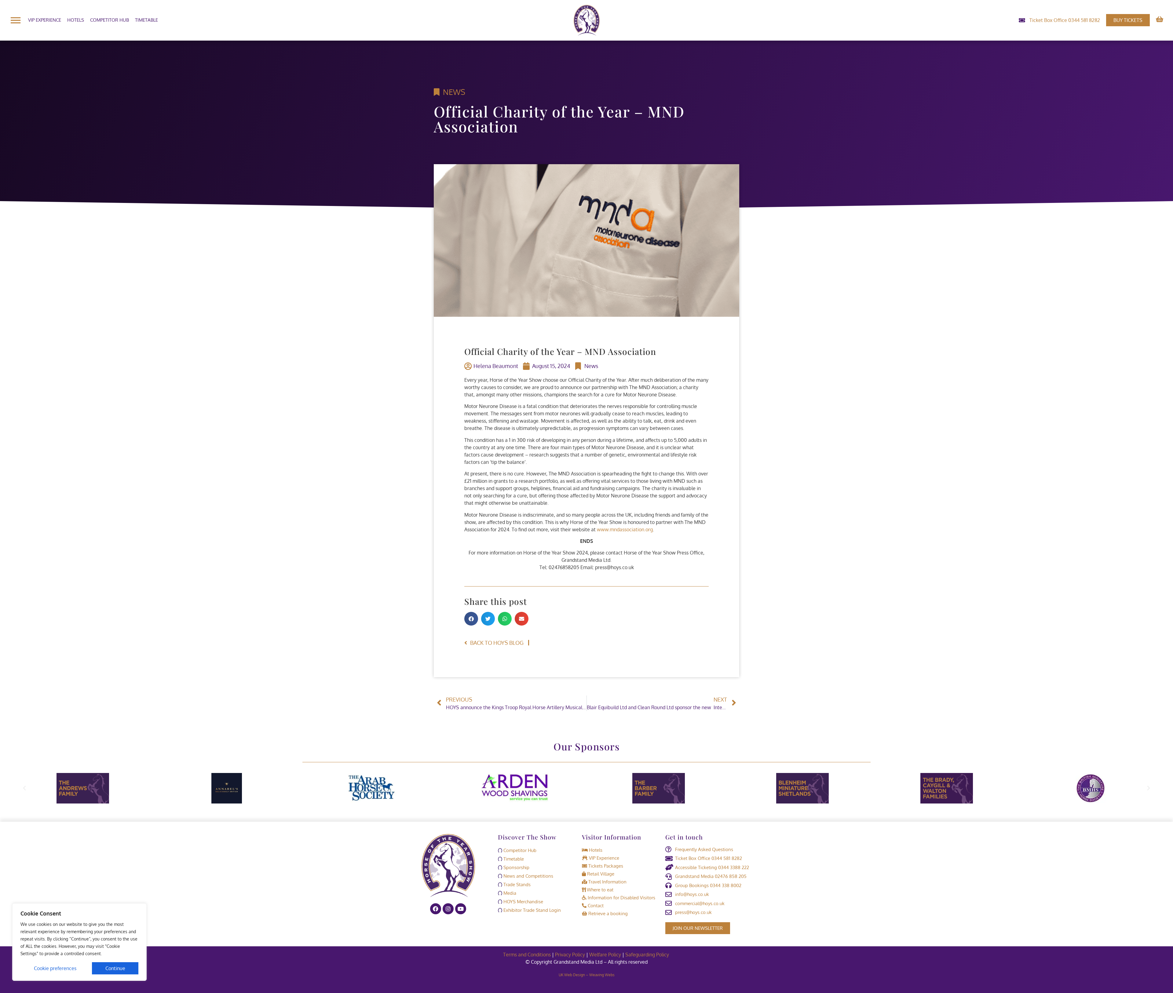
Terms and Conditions (527, 954)
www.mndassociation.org (625, 529)
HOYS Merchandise (522, 902)
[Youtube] (460, 908)
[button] (471, 619)
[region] (79, 942)
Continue (115, 968)
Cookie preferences (55, 968)
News (454, 92)
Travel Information (607, 882)
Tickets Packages (605, 866)
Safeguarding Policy (647, 954)
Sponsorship (515, 867)
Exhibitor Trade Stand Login (531, 910)
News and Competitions (527, 876)
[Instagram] (448, 908)
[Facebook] (435, 908)
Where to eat (599, 890)
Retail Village (600, 874)
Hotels (75, 20)
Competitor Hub (109, 20)
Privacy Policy (570, 954)
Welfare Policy (605, 954)
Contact (595, 905)
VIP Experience (44, 20)
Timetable (146, 20)
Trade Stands (516, 884)
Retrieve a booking (607, 913)
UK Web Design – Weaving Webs (587, 975)
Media (509, 893)
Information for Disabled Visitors (620, 898)
